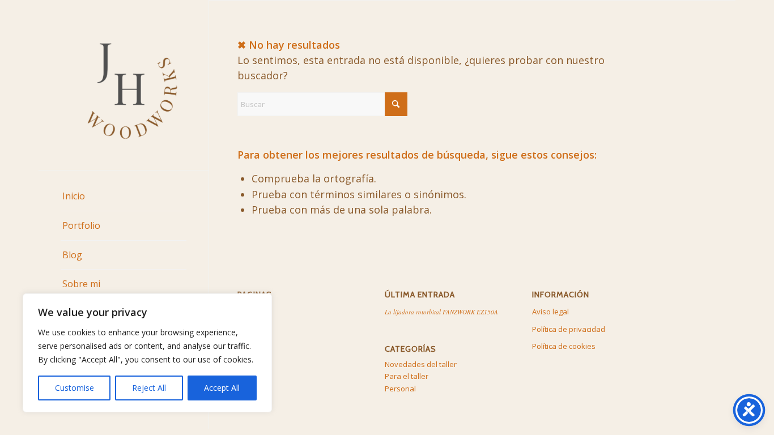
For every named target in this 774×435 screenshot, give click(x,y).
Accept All (222, 387)
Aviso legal (550, 311)
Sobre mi (252, 346)
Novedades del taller (421, 364)
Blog (244, 329)
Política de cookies (564, 346)
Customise (74, 387)
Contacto (252, 364)
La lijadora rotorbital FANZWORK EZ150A (441, 312)
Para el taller (406, 376)
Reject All (149, 387)
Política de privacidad (568, 329)
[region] (147, 352)
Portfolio (252, 311)
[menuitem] (123, 196)
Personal (400, 388)
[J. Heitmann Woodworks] (123, 85)
